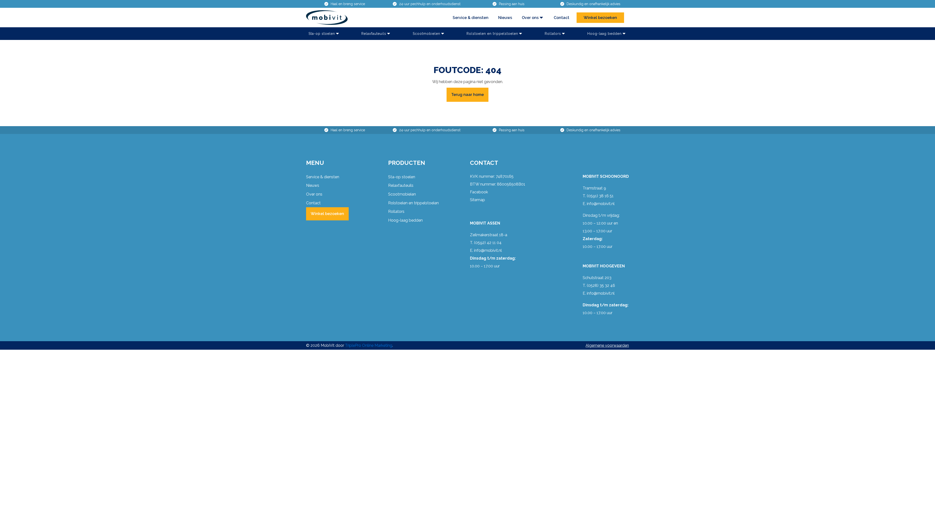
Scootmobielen (426, 34)
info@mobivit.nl (488, 250)
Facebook (479, 192)
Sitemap (477, 199)
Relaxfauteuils (373, 34)
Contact (561, 17)
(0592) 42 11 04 (488, 242)
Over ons (530, 17)
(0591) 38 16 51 (600, 196)
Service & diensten (470, 17)
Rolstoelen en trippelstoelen (492, 34)
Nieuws (505, 17)
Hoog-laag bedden (604, 34)
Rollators (553, 34)
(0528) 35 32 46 (601, 285)
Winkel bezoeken (600, 17)
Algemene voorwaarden (607, 345)
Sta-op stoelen (322, 34)
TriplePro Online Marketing (368, 345)
